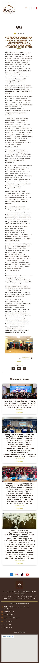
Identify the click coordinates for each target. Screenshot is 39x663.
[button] (26, 7)
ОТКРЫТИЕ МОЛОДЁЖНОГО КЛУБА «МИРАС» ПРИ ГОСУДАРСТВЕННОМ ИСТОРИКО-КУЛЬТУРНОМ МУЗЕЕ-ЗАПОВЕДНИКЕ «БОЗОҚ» (20, 404)
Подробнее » (19, 412)
